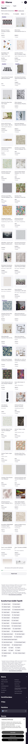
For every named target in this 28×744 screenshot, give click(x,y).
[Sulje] (24, 719)
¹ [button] (4, 59)
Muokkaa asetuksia (12, 739)
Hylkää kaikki (13, 736)
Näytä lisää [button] (14, 573)
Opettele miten (21, 10)
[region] (13, 730)
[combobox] (23, 14)
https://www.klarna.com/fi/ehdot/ (15, 594)
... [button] (11, 6)
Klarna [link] (2, 6)
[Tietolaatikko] (8, 14)
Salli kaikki (12, 732)
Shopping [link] (7, 6)
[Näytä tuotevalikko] (25, 8)
